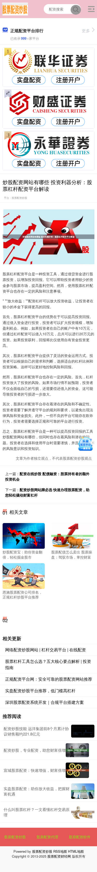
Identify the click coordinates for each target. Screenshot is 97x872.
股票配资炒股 (15, 836)
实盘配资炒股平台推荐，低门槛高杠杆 (40, 691)
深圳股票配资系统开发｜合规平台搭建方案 (44, 702)
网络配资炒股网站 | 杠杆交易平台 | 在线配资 (45, 650)
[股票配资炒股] (15, 8)
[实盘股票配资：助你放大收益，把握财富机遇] (82, 791)
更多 (86, 30)
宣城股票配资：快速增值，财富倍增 (35, 770)
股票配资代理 (47, 836)
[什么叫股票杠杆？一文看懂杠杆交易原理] (82, 812)
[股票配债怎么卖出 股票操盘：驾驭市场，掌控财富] (72, 535)
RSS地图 (60, 851)
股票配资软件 (80, 836)
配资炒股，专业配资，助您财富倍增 (35, 750)
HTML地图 (76, 851)
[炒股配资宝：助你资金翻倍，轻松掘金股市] (24, 535)
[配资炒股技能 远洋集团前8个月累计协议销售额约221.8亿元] (82, 731)
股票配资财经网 (59, 856)
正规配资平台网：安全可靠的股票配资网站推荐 (48, 679)
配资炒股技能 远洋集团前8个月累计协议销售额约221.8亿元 (36, 731)
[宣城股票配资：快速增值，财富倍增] (77, 770)
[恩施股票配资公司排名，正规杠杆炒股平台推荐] (24, 575)
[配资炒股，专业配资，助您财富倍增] (77, 750)
